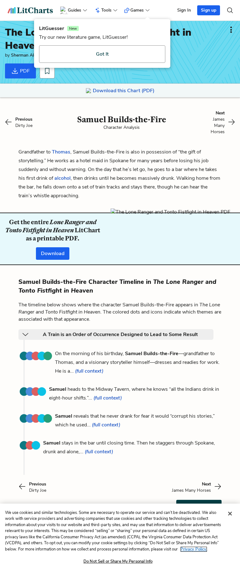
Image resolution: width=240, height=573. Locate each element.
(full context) (89, 371)
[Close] (230, 513)
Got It (102, 54)
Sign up (208, 10)
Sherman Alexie (26, 55)
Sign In (184, 10)
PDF (24, 71)
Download (52, 253)
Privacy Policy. (193, 549)
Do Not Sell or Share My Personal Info (117, 561)
